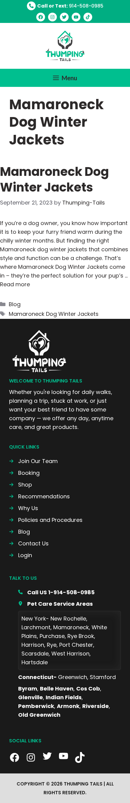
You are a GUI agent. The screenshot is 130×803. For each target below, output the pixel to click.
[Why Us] (23, 508)
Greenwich (72, 677)
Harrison (32, 645)
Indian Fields (64, 697)
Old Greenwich (39, 715)
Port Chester (76, 645)
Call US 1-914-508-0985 (61, 592)
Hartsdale (34, 662)
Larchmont (35, 627)
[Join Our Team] (33, 461)
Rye (52, 645)
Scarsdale (35, 653)
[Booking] (24, 472)
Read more (15, 284)
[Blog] (19, 531)
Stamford (103, 677)
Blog (15, 304)
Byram (27, 688)
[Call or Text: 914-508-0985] (65, 6)
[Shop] (20, 484)
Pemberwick (36, 706)
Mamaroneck (71, 627)
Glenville (30, 697)
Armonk (68, 706)
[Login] (20, 555)
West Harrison (70, 653)
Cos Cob (88, 688)
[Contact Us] (29, 543)
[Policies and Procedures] (46, 520)
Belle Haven (56, 688)
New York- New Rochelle (53, 618)
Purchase (52, 636)
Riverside (95, 706)
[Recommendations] (39, 496)
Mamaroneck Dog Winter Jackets (54, 179)
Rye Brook (80, 636)
